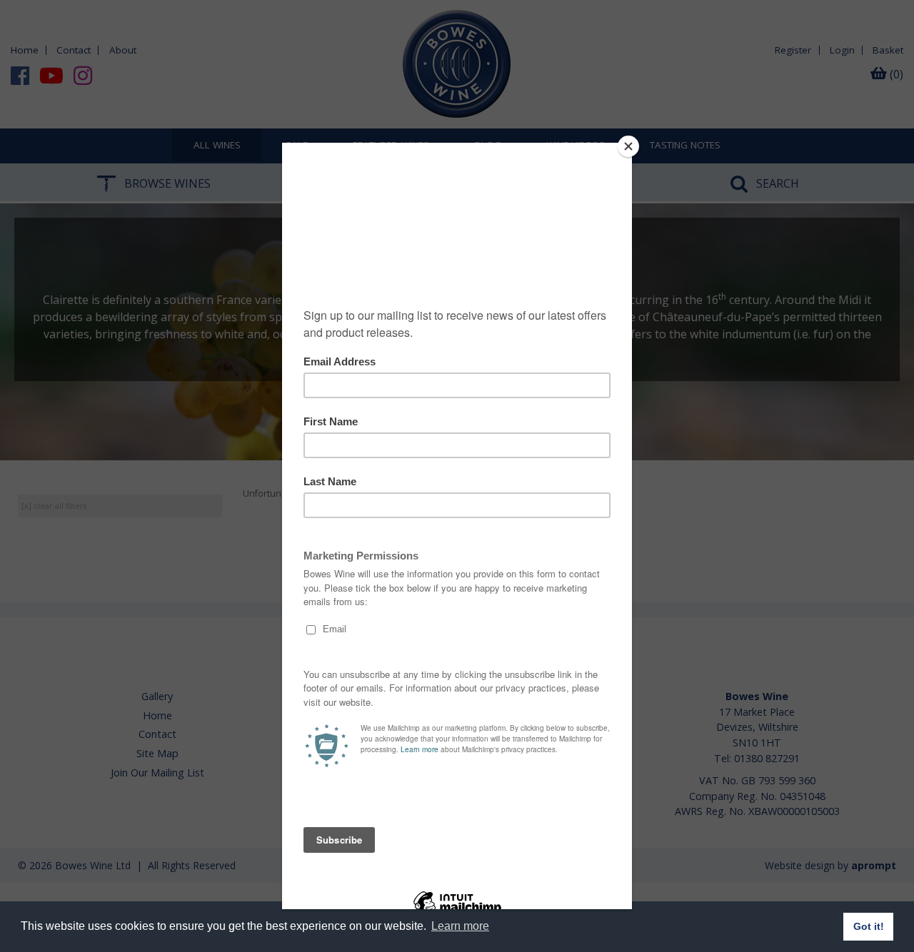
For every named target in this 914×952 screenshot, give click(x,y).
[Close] (628, 146)
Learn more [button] (460, 926)
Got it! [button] (868, 926)
